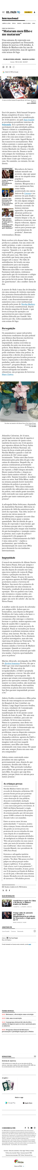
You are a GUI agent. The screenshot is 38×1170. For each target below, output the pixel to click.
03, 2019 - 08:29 (21, 62)
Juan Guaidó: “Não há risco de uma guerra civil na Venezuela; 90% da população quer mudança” (7, 223)
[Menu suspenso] (3, 12)
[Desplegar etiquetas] (34, 931)
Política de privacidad (11, 1153)
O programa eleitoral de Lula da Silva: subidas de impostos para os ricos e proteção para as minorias (19, 1024)
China (33, 23)
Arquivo (5, 1078)
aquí (30, 944)
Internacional (10, 18)
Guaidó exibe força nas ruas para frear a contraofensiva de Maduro (7, 202)
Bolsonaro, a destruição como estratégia (20, 1014)
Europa (19, 23)
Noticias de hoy (28, 1155)
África (14, 23)
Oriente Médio (27, 23)
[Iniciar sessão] (34, 12)
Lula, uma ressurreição (14, 1018)
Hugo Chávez (7, 374)
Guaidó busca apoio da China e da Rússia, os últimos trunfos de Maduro (24, 902)
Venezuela (20, 931)
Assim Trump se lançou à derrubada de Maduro (7, 183)
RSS (19, 1155)
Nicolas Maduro (28, 304)
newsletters (6, 1056)
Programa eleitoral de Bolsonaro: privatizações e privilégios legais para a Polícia (18, 1030)
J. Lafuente (23, 906)
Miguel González (17, 922)
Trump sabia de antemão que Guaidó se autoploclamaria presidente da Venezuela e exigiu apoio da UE (24, 916)
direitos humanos (12, 663)
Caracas (27, 193)
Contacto (6, 1150)
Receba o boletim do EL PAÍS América (16, 887)
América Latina (6, 23)
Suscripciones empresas (12, 1155)
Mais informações (6, 940)
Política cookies (30, 1150)
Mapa (18, 1153)
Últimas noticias (8, 1011)
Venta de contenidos (14, 1150)
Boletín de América (9, 1061)
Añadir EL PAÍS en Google (11, 72)
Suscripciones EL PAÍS (26, 1153)
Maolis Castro (28, 59)
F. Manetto (16, 906)
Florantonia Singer (12, 59)
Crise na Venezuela (8, 28)
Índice (22, 1155)
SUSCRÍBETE (28, 12)
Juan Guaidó (29, 120)
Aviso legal (22, 1150)
